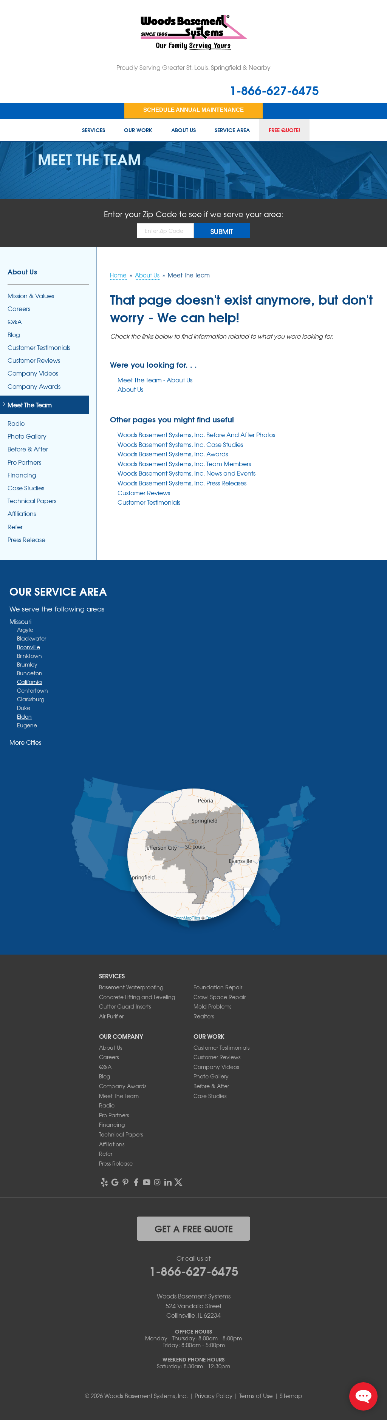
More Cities (25, 742)
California (29, 681)
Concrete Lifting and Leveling (137, 997)
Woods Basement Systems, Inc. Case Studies (180, 444)
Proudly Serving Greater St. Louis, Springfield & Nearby (193, 67)
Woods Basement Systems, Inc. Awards (173, 453)
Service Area (232, 130)
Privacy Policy (213, 1396)
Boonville (28, 647)
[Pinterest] (125, 1182)
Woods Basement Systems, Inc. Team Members (184, 463)
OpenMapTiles (186, 918)
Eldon (24, 716)
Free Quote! (284, 130)
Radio (16, 423)
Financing (22, 475)
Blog (14, 334)
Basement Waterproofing (131, 987)
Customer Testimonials (149, 502)
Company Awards (34, 386)
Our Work (138, 130)
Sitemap (291, 1396)
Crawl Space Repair (220, 997)
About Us (183, 130)
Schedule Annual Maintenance (193, 109)
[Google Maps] (114, 1182)
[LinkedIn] (167, 1182)
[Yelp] (104, 1182)
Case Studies (26, 487)
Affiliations (22, 513)
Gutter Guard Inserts (125, 1006)
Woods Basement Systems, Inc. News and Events (186, 472)
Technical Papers (32, 500)
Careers (19, 308)
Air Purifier (111, 1016)
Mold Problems (212, 1006)
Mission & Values (31, 295)
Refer (15, 526)
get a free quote (194, 1228)
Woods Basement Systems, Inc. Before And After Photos (196, 434)
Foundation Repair (218, 987)
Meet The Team (30, 404)
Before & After (28, 449)
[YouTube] (146, 1182)
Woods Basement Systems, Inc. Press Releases (182, 482)
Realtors (204, 1016)
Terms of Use (256, 1396)
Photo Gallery (27, 436)
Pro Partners (24, 462)
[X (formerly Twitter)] (178, 1182)
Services (93, 130)
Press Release (26, 539)
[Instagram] (157, 1182)
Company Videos (33, 373)
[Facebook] (136, 1182)
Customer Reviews (144, 492)
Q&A (15, 321)
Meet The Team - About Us (155, 379)
